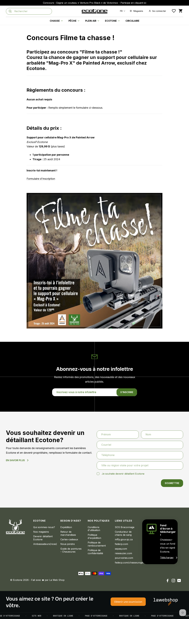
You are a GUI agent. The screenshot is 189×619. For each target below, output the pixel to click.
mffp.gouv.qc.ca (124, 539)
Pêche (73, 20)
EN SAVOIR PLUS (15, 460)
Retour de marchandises (68, 533)
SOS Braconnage (124, 527)
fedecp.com (121, 544)
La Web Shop (57, 579)
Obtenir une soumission (128, 601)
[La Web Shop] (165, 601)
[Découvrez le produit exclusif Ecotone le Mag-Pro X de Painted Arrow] (94, 327)
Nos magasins (41, 531)
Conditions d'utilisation (94, 529)
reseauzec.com (123, 553)
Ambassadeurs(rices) (44, 544)
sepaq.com (121, 548)
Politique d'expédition (94, 536)
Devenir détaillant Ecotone (43, 538)
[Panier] (180, 11)
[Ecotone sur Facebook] (167, 580)
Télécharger (167, 557)
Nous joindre (67, 544)
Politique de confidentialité (95, 552)
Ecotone (111, 20)
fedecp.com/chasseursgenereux (126, 562)
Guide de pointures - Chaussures (71, 550)
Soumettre (172, 483)
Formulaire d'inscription (41, 178)
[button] (122, 11)
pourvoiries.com (124, 557)
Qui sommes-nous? (44, 527)
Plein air (91, 20)
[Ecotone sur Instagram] (173, 580)
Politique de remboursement (97, 544)
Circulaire (132, 20)
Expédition (66, 527)
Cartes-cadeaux (69, 539)
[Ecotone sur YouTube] (179, 580)
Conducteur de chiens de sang (123, 533)
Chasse (55, 20)
